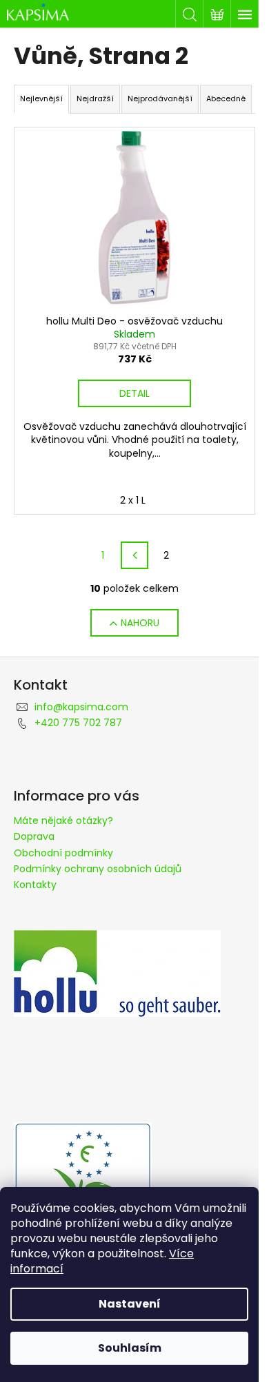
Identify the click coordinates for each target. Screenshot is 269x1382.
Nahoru (140, 623)
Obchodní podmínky (63, 853)
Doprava (34, 836)
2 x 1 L (133, 500)
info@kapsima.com (81, 707)
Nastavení (130, 1304)
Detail (134, 393)
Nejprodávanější (160, 98)
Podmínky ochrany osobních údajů (97, 869)
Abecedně (226, 98)
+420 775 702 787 (78, 723)
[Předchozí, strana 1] (134, 555)
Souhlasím (129, 1348)
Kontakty (35, 884)
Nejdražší (95, 98)
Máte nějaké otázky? (63, 820)
